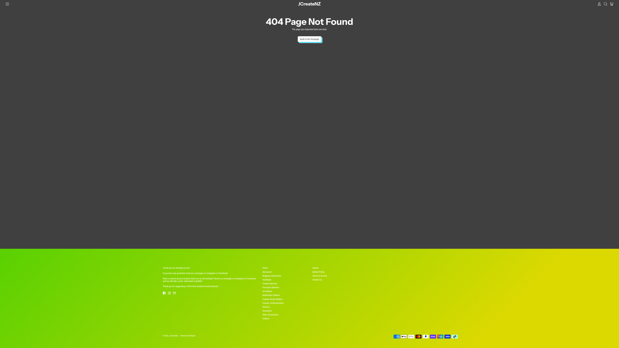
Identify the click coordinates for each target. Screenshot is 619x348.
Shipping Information (271, 276)
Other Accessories (270, 314)
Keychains (267, 310)
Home (265, 268)
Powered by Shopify (187, 335)
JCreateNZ (309, 3)
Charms (265, 307)
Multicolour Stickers (271, 295)
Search (315, 268)
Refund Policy (318, 272)
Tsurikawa (266, 279)
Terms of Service (319, 276)
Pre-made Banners (270, 287)
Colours (265, 318)
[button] (605, 4)
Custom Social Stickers (272, 299)
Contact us (317, 279)
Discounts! (267, 272)
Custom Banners (269, 283)
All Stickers (267, 291)
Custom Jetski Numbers (273, 303)
